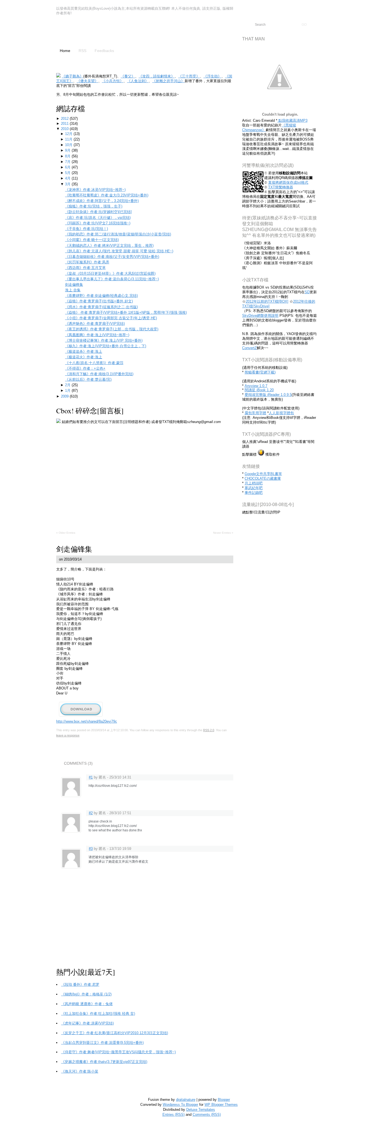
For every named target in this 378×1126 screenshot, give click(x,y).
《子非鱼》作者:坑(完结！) (86, 229)
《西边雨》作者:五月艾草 (85, 268)
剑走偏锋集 (74, 284)
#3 (91, 849)
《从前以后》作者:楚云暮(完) (88, 379)
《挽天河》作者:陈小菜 (79, 1071)
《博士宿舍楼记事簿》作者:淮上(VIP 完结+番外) (104, 340)
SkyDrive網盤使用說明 (260, 315)
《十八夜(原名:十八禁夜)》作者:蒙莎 (94, 363)
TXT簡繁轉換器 (280, 187)
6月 (68, 167)
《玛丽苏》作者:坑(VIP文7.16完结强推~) (97, 223)
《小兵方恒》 (112, 81)
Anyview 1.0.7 (256, 386)
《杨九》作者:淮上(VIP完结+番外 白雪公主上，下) (105, 346)
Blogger (224, 1100)
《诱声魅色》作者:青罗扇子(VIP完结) (95, 323)
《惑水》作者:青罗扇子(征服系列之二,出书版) (101, 307)
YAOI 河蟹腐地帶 (99, 32)
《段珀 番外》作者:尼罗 (80, 984)
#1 (91, 777)
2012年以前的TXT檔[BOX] (267, 301)
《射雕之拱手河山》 (168, 81)
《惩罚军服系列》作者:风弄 (87, 262)
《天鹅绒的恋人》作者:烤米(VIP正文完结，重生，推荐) (109, 245)
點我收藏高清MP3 (292, 120)
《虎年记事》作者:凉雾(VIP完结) (87, 1023)
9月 (68, 150)
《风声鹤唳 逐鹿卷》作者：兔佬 (87, 1004)
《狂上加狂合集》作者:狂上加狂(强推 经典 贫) (98, 1013)
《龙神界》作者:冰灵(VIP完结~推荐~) (95, 190)
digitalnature (185, 1100)
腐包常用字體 (255, 413)
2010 (65, 129)
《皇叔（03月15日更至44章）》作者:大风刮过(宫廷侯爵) (110, 273)
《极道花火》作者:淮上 (83, 357)
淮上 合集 (73, 290)
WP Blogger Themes (221, 1104)
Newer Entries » (223, 532)
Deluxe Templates (200, 1109)
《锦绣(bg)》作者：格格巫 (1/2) (86, 994)
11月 (69, 139)
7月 (68, 162)
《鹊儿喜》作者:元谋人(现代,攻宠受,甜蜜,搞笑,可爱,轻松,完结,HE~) (119, 251)
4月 (68, 178)
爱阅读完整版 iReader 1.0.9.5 (268, 395)
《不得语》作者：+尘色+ (85, 368)
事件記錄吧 (254, 493)
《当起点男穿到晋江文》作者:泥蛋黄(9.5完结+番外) (102, 1043)
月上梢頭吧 (254, 483)
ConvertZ (249, 348)
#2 (91, 813)
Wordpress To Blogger (180, 1104)
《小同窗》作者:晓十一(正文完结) (92, 240)
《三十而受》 (189, 76)
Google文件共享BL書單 (263, 474)
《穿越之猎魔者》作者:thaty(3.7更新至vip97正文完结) (104, 1062)
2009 (65, 396)
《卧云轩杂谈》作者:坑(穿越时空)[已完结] (98, 212)
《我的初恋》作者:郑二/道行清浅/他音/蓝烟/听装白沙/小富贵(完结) (118, 234)
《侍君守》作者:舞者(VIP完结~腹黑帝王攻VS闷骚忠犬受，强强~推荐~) (118, 1052)
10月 (69, 145)
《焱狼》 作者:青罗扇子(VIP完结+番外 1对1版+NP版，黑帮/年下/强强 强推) (126, 312)
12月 (69, 134)
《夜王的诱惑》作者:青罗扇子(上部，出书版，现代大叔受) (111, 329)
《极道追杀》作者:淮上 (83, 351)
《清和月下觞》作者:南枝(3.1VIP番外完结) (99, 374)
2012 (65, 118)
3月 (68, 184)
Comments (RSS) (207, 1114)
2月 (68, 385)
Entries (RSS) (173, 1114)
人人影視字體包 (281, 413)
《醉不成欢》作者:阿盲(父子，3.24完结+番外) (102, 201)
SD (307, 292)
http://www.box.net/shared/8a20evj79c (86, 721)
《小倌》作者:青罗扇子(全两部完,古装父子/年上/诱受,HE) (111, 318)
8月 (68, 156)
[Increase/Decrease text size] (355, 5)
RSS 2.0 (208, 730)
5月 (68, 173)
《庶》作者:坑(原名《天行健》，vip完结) (98, 218)
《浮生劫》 (212, 76)
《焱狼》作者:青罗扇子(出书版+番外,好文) (99, 301)
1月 (68, 390)
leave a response (67, 735)
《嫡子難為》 (72, 76)
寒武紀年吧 (254, 488)
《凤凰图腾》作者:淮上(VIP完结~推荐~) (97, 335)
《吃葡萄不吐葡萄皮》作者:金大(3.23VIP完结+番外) (106, 195)
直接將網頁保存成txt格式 (288, 182)
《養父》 (128, 76)
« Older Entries (65, 532)
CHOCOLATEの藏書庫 (263, 478)
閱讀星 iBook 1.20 (259, 390)
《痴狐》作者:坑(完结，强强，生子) (93, 206)
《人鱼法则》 (138, 81)
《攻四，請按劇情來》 (157, 76)
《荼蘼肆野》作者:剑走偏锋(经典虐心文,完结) (101, 296)
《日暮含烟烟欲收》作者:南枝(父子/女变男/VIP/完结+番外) (112, 257)
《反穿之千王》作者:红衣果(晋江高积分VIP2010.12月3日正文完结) (114, 1033)
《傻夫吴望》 (87, 81)
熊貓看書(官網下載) (260, 372)
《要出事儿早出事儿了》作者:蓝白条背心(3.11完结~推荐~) (112, 279)
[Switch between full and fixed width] (362, 5)
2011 (65, 123)
